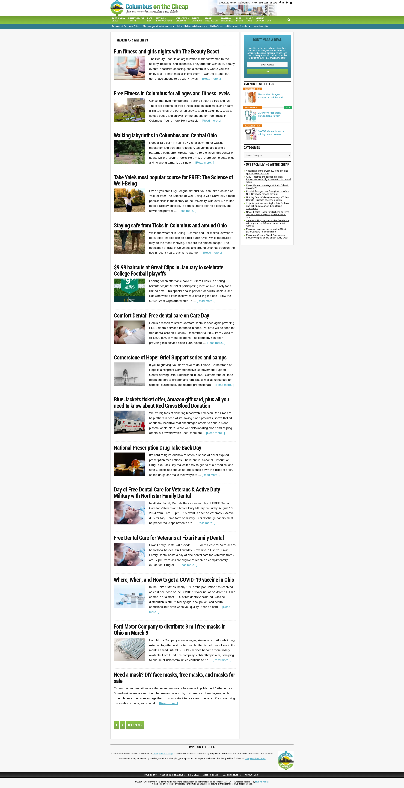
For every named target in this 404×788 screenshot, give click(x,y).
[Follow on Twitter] (283, 2)
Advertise (245, 3)
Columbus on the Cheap (163, 8)
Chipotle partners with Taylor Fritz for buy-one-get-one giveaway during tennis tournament (267, 206)
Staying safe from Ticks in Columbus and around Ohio (170, 226)
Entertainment (210, 774)
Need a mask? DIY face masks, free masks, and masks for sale (174, 678)
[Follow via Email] (291, 2)
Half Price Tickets (231, 774)
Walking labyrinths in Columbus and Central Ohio (165, 135)
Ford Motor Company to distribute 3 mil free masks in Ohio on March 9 (170, 630)
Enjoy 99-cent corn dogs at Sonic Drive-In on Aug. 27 (267, 186)
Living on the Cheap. (255, 758)
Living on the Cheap (162, 753)
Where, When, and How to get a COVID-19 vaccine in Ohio (174, 580)
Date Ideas (193, 774)
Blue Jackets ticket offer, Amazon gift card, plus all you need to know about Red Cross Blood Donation (171, 403)
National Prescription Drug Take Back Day (157, 448)
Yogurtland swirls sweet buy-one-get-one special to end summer (267, 172)
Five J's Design (262, 782)
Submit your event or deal (264, 3)
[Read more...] (211, 78)
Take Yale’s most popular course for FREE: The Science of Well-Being (173, 180)
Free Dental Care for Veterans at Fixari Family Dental (169, 538)
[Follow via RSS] (287, 2)
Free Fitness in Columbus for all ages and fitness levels (172, 94)
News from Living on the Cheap (266, 165)
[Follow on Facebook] (280, 2)
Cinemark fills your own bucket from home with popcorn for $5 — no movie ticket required (267, 223)
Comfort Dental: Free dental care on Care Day (161, 316)
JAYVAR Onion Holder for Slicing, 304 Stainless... (271, 133)
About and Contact (228, 3)
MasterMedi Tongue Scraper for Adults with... (271, 96)
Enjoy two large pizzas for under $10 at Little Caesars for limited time (266, 230)
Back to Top (150, 774)
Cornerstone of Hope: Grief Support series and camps (170, 358)
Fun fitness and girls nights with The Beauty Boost (166, 52)
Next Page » (136, 726)
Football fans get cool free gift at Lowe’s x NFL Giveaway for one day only (267, 192)
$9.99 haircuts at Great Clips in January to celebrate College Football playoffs (168, 271)
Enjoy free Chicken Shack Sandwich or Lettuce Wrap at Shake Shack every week (267, 236)
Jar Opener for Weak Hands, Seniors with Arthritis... (269, 115)
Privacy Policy (252, 774)
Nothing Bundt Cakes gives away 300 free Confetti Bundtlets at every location (267, 198)
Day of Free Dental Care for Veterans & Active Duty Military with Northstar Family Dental (167, 493)
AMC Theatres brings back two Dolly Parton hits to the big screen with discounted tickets (268, 179)
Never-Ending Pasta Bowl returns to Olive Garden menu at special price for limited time (267, 214)
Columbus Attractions (172, 774)
